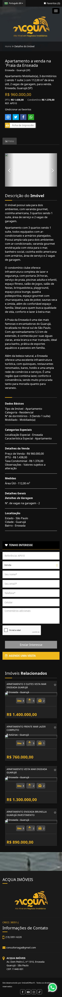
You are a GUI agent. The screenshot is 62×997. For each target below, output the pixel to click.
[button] (9, 170)
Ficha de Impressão (22, 125)
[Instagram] (33, 991)
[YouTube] (28, 991)
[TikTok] (39, 991)
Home (8, 46)
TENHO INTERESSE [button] (20, 545)
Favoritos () (53, 3)
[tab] (31, 545)
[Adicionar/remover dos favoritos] (55, 685)
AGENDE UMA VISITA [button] (22, 656)
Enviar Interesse (31, 645)
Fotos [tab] (11, 141)
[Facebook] (22, 991)
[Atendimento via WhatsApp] (52, 987)
